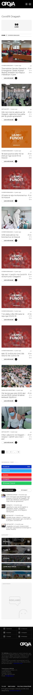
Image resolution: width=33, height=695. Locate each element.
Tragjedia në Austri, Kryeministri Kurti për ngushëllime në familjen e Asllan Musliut (18, 527)
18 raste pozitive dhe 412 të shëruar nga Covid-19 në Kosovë (12, 156)
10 (18, 452)
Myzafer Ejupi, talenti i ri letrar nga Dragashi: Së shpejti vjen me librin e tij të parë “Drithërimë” (18, 519)
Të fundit (24, 490)
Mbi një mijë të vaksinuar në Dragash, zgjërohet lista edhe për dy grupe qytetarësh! (13, 114)
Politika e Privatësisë (24, 686)
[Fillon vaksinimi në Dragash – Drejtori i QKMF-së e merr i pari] (16, 418)
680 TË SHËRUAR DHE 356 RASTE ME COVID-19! (13, 355)
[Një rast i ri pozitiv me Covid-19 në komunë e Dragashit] (16, 257)
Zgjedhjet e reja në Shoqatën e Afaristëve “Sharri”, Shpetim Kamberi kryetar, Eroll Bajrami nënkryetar (17, 509)
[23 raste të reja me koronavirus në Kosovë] (16, 178)
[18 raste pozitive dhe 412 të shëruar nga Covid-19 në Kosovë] (16, 136)
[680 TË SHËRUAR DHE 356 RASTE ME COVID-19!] (16, 336)
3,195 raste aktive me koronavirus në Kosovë (11, 236)
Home (3, 35)
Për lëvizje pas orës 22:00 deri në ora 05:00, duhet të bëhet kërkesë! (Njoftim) (14, 395)
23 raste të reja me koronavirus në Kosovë (14, 196)
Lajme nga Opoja (11, 494)
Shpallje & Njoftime (8, 390)
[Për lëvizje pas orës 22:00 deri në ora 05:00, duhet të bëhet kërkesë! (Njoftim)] (16, 376)
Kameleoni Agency (15, 690)
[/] (26, 4)
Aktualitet (5, 109)
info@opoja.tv (9, 676)
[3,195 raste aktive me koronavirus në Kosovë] (16, 218)
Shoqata (9, 505)
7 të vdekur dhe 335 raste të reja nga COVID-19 (13, 315)
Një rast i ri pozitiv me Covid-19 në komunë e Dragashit (14, 276)
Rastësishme (9, 490)
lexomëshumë (18, 663)
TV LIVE (4, 686)
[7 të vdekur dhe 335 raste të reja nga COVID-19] (16, 297)
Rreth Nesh (11, 686)
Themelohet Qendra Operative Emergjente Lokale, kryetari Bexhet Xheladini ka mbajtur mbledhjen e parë (14, 71)
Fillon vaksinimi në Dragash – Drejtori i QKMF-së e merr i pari (13, 437)
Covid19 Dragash (7, 65)
